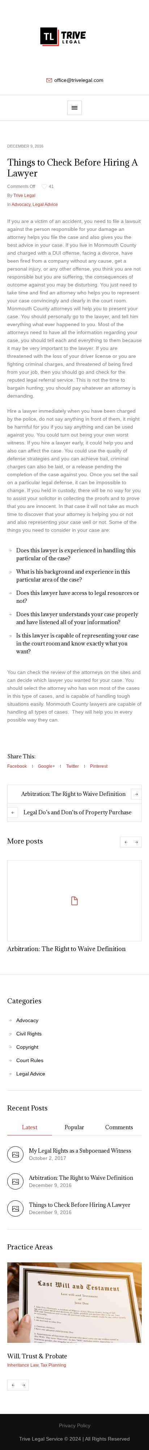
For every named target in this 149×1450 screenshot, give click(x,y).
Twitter (72, 766)
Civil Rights (29, 1034)
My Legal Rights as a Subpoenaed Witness (80, 1150)
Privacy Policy (74, 1425)
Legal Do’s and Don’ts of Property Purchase (78, 812)
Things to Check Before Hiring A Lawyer (80, 1204)
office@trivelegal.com (78, 80)
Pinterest (98, 766)
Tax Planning (53, 1365)
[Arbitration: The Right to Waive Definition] (74, 900)
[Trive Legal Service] (74, 37)
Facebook (17, 766)
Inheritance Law (22, 1365)
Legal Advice (45, 204)
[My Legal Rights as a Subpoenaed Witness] (15, 1161)
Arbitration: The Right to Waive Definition (73, 793)
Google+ (46, 766)
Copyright (27, 1047)
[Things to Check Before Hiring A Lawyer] (15, 1215)
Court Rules (29, 1060)
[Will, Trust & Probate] (74, 1302)
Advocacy (21, 204)
